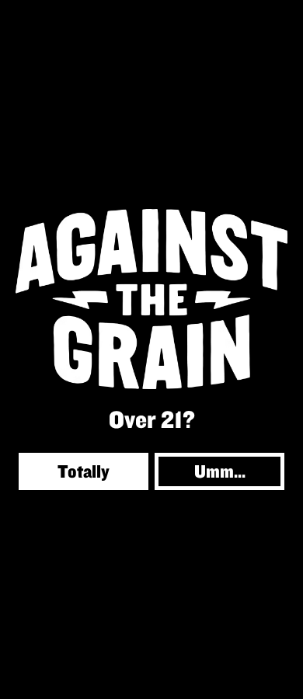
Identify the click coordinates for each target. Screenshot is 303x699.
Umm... (220, 471)
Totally (83, 471)
